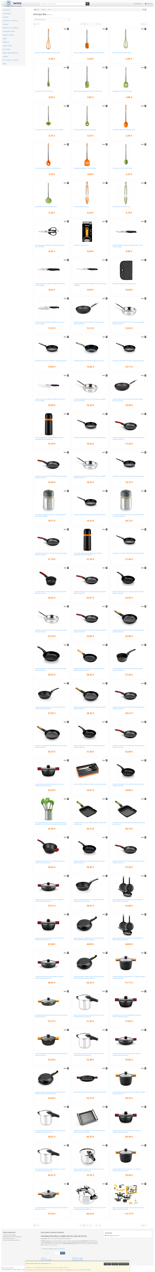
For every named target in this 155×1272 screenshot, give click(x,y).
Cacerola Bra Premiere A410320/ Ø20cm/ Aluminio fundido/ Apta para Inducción (49, 784)
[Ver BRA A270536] (51, 1194)
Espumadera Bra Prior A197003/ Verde (46, 206)
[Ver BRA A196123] (129, 501)
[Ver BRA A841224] (129, 462)
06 (96, 24)
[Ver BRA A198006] (51, 385)
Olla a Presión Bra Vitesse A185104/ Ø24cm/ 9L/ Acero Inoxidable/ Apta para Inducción (89, 1169)
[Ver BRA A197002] (129, 77)
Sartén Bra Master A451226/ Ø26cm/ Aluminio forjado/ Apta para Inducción (128, 399)
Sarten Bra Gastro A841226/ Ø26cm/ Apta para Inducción (89, 514)
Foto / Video (6, 49)
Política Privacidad (46, 1260)
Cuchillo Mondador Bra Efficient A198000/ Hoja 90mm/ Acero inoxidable (50, 284)
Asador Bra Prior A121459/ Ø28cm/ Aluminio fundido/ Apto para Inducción (129, 823)
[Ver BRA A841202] (129, 924)
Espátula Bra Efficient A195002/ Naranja (85, 168)
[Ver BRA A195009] (51, 154)
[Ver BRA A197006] (90, 77)
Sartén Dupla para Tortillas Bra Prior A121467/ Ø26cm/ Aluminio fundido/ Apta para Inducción (50, 1092)
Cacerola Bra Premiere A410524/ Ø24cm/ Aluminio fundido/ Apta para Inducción (49, 900)
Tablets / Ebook (7, 46)
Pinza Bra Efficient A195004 (81, 206)
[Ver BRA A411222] (51, 539)
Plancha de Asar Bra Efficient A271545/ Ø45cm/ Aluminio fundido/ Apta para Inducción (89, 1131)
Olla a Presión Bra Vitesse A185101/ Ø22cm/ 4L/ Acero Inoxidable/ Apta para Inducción (89, 1054)
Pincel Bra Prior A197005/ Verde (44, 91)
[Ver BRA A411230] (129, 732)
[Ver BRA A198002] (90, 270)
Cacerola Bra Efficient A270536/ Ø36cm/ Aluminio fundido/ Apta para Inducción (51, 1208)
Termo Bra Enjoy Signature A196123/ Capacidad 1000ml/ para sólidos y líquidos (128, 515)
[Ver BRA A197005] (51, 77)
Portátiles (5, 17)
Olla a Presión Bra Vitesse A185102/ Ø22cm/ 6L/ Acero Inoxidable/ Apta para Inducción (50, 1131)
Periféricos (6, 42)
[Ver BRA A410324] (51, 924)
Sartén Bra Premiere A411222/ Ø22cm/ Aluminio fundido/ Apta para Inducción (51, 553)
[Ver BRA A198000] (51, 270)
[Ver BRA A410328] (129, 1001)
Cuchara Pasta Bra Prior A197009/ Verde (85, 130)
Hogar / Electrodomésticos (10, 53)
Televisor (5, 24)
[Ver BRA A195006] (90, 39)
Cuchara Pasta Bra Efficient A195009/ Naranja (47, 168)
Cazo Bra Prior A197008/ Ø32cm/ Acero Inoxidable (49, 130)
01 (84, 24)
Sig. (100, 24)
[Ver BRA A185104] (90, 1155)
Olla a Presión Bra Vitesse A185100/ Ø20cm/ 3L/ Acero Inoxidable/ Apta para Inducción (89, 1015)
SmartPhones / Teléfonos (10, 20)
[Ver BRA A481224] (129, 616)
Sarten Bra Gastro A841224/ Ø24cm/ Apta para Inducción (128, 476)
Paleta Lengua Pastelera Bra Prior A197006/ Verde (88, 91)
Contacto (149, 3)
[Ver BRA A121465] (90, 963)
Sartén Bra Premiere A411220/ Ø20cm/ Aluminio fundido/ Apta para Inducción (51, 476)
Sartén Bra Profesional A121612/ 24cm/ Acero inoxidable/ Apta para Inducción (90, 399)
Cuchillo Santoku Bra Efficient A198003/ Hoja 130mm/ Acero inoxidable (50, 322)
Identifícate (138, 3)
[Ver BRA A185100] (90, 1001)
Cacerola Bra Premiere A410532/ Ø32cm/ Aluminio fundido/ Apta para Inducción (127, 1054)
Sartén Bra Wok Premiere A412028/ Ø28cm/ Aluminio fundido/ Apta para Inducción (50, 861)
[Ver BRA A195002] (90, 154)
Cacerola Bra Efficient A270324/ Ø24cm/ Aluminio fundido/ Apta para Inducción (51, 1054)
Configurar (107, 1264)
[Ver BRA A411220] (51, 462)
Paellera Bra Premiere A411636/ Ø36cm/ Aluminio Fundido (90, 1092)
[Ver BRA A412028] (51, 847)
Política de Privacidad (52, 1245)
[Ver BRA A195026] (129, 270)
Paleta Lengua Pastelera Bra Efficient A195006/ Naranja (89, 52)
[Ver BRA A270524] (51, 1001)
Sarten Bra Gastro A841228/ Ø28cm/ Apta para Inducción (128, 553)
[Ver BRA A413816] (51, 578)
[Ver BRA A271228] (90, 847)
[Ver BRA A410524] (51, 886)
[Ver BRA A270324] (51, 1040)
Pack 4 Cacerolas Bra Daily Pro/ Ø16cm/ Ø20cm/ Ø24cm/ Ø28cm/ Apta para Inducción (128, 1208)
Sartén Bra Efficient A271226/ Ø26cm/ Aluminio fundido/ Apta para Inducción (128, 784)
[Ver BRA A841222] (90, 424)
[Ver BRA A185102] (51, 1117)
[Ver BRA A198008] (51, 231)
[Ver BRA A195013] (90, 231)
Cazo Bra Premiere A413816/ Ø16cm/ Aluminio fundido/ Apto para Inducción (50, 592)
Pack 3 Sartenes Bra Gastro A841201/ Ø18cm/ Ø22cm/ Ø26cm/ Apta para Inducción (128, 900)
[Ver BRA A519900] (129, 1194)
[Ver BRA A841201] (129, 886)
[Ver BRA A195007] (129, 116)
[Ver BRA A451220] (90, 308)
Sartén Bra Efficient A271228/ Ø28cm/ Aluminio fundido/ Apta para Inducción (89, 861)
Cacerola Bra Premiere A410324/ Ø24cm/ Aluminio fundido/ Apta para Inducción (49, 938)
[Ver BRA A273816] (129, 655)
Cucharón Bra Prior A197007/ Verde (122, 168)
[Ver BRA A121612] (90, 385)
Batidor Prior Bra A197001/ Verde (122, 52)
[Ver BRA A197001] (129, 39)
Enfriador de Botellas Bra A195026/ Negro (124, 283)
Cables (5, 38)
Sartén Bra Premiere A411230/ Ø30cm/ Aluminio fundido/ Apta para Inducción (129, 746)
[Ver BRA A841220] (129, 347)
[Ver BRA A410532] (129, 1040)
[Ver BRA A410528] (51, 963)
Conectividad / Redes (9, 31)
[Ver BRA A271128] (90, 886)
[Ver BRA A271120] (51, 693)
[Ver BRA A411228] (129, 693)
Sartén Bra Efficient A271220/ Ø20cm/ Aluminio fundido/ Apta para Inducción (50, 669)
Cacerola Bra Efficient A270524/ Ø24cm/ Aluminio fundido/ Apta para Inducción (51, 1015)
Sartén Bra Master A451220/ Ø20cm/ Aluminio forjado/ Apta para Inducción (89, 322)
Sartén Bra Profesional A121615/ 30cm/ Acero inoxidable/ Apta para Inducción (51, 630)
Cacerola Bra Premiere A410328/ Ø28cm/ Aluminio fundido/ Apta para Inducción (127, 1015)
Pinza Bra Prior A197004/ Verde (121, 206)
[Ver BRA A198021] (90, 770)
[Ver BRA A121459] (129, 809)
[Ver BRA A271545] (90, 1117)
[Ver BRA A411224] (90, 578)
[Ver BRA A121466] (90, 924)
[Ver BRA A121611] (129, 308)
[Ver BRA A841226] (90, 501)
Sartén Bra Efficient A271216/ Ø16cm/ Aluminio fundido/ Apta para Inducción (128, 592)
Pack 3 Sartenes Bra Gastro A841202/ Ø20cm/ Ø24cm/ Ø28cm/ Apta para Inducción (128, 938)
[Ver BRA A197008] (51, 116)
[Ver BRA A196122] (51, 501)
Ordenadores (6, 10)
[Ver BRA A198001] (129, 231)
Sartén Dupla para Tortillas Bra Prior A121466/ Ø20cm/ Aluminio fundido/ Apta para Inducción (89, 938)
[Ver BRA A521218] (90, 347)
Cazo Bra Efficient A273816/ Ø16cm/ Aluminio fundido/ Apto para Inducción (128, 669)
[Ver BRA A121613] (90, 462)
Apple (4, 63)
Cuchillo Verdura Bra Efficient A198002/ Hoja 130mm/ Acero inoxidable (90, 284)
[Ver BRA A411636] (90, 1078)
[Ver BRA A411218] (129, 424)
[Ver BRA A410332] (129, 1117)
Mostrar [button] (143, 24)
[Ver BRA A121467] (51, 1078)
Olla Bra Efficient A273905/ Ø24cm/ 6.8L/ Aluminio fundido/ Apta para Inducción (129, 1092)
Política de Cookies (85, 1270)
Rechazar (115, 1264)
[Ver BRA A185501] (90, 1194)
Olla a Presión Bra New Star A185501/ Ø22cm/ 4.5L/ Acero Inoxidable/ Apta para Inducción (90, 1208)
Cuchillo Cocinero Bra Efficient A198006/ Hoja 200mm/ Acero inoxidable (50, 399)
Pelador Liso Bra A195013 (81, 245)
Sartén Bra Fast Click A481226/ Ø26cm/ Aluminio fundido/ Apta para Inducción (90, 707)
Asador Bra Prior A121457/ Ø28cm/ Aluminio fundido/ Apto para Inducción (90, 823)
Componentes (7, 13)
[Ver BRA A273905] (129, 1078)
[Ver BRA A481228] (51, 732)
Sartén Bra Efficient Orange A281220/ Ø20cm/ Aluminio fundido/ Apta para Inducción (89, 669)
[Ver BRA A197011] (51, 809)
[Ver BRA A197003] (51, 193)
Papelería (5, 56)
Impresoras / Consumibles (10, 28)
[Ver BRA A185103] (51, 1155)
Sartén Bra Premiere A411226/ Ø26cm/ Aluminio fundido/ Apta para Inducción (90, 630)
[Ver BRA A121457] (90, 809)
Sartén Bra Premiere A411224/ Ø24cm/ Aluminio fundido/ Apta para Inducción (90, 592)
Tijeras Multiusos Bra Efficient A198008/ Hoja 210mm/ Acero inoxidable (50, 246)
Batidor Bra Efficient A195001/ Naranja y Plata (47, 52)
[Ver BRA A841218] (51, 347)
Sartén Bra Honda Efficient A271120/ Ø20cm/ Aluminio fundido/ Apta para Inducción (50, 707)
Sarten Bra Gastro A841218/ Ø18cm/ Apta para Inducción (51, 360)
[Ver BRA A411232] (129, 847)
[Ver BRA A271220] (51, 655)
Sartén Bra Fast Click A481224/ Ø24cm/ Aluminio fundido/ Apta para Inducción (128, 630)
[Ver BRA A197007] (129, 154)
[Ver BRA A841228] (129, 539)
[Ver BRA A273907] (129, 1155)
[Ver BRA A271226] (129, 770)
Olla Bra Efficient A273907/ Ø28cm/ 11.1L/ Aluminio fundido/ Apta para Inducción (127, 1169)
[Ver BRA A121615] (51, 616)
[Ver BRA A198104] (51, 424)
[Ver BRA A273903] (129, 963)
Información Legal (77, 1258)
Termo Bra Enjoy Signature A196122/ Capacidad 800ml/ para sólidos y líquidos (50, 515)
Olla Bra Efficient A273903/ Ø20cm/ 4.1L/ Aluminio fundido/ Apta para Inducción (129, 977)
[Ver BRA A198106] (90, 539)
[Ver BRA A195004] (90, 193)
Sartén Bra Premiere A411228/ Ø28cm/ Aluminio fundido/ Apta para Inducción (129, 707)
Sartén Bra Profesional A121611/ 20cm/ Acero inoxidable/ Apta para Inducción (129, 322)
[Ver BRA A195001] (51, 39)
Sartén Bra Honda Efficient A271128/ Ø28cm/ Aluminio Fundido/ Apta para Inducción (89, 900)
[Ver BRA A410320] (51, 770)
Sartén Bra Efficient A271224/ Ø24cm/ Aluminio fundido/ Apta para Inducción (89, 746)
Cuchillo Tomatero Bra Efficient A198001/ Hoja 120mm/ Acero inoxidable (128, 246)
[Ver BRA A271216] (129, 578)
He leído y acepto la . (54, 1249)
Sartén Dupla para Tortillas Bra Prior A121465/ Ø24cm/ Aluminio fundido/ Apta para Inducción (89, 977)
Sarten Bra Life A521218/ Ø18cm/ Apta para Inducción (89, 360)
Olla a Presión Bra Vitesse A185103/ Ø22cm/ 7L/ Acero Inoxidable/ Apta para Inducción (50, 1169)
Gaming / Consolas (8, 35)
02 (87, 24)
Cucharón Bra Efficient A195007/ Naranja (124, 130)
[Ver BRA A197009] (90, 116)
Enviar (62, 1253)
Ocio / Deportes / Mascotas (11, 60)
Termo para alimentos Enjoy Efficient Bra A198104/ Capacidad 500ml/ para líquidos (49, 438)
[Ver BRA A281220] (90, 655)
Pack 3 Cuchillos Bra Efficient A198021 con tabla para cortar (90, 784)
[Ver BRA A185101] (90, 1040)
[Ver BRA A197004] (129, 193)
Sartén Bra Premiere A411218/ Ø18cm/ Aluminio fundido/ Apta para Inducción (129, 438)
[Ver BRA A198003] (51, 308)
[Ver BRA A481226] (90, 693)
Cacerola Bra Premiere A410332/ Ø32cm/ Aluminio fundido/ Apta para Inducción (127, 1131)
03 (90, 24)
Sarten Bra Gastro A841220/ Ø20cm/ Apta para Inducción (128, 360)
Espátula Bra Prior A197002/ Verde (122, 91)
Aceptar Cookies (124, 1264)
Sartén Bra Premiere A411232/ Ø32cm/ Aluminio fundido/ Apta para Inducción (129, 861)
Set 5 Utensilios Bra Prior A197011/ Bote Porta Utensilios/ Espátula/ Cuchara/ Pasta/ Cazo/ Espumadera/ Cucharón (51, 823)
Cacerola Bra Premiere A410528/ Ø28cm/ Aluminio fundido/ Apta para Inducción (49, 977)
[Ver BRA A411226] (90, 616)
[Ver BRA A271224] (90, 732)
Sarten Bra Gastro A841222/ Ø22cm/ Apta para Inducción (89, 437)
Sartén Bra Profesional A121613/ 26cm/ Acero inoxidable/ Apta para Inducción (90, 476)
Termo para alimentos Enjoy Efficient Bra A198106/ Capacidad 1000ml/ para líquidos (88, 553)
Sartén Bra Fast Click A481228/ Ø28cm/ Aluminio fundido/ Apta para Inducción (51, 746)
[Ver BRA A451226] (129, 385)
